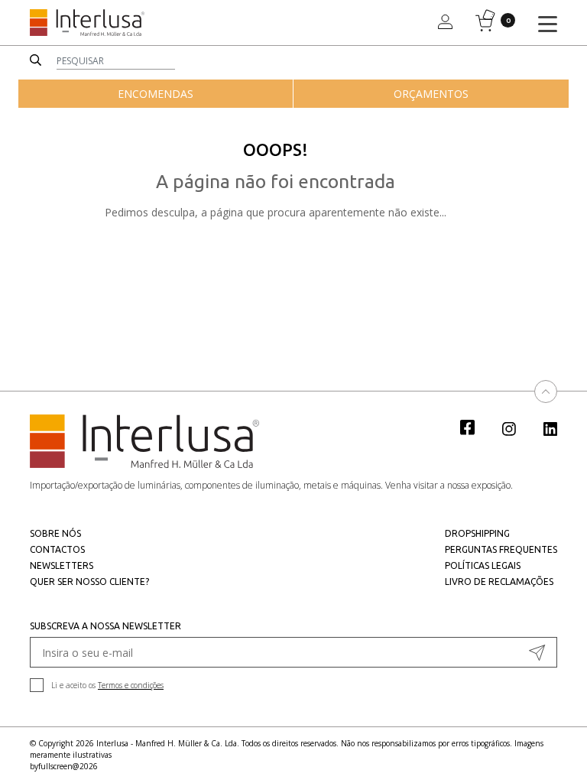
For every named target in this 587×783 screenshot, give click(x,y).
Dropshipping (477, 533)
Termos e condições (131, 685)
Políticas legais (483, 565)
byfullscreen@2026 (64, 766)
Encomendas (155, 93)
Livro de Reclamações (499, 581)
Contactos (57, 549)
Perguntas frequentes (501, 549)
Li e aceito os (107, 685)
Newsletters (61, 565)
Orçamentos (431, 93)
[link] (475, 426)
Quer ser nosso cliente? (89, 581)
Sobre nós (55, 533)
